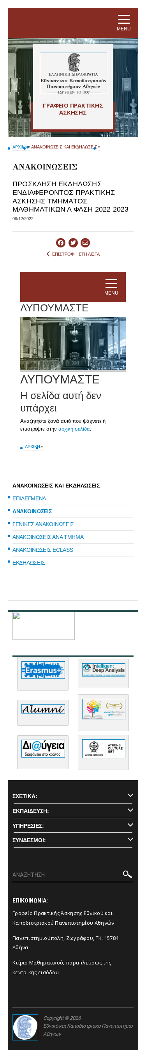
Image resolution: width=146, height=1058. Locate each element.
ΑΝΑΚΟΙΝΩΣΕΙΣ (31, 511)
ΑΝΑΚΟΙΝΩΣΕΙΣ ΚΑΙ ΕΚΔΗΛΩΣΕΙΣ (64, 147)
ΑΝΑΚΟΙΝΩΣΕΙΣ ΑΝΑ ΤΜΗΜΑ (47, 537)
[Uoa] (25, 1027)
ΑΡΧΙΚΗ (19, 147)
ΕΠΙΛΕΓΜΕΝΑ (29, 498)
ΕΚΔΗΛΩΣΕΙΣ (28, 563)
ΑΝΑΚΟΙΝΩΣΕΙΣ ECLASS (42, 550)
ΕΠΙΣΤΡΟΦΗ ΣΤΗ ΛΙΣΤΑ (76, 254)
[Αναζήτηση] (127, 875)
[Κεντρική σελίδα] (73, 73)
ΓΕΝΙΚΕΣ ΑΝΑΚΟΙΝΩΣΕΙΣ (43, 524)
